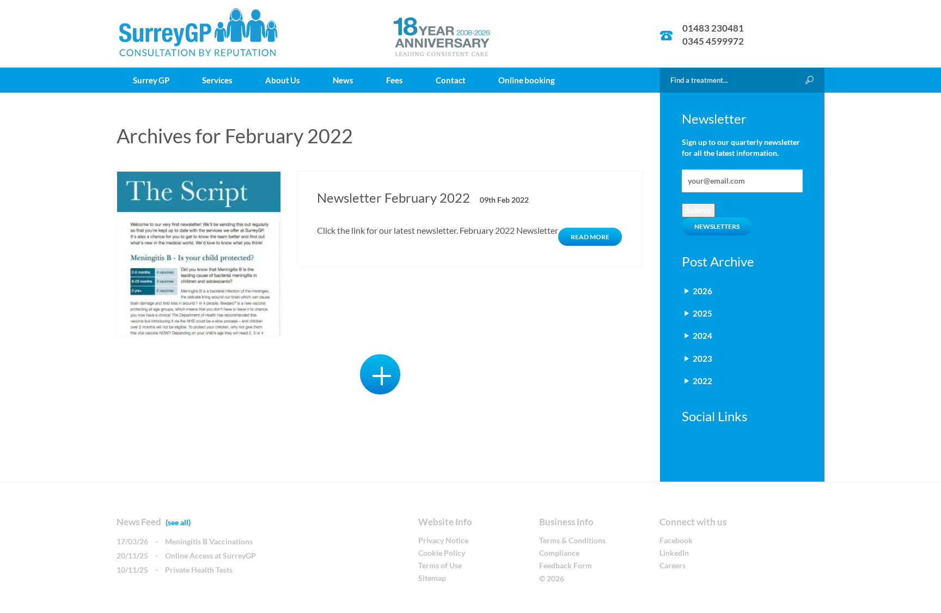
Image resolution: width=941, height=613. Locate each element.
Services (217, 80)
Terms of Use (440, 565)
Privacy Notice (443, 540)
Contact (451, 80)
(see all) (178, 522)
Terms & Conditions (572, 540)
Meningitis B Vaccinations (209, 541)
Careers (672, 565)
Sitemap (432, 577)
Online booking (526, 80)
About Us (282, 80)
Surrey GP (151, 80)
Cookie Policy (441, 552)
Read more (590, 237)
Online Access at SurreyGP (210, 555)
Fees (394, 80)
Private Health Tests (199, 569)
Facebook (676, 540)
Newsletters (717, 226)
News (343, 80)
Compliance (559, 552)
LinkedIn (674, 552)
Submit (698, 210)
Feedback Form (565, 565)
